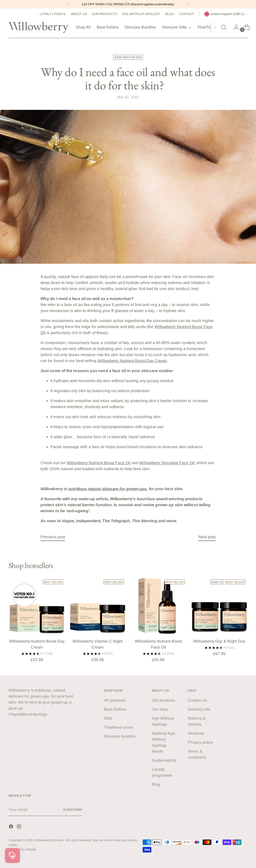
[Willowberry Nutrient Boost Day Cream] (36, 605)
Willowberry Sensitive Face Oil (166, 463)
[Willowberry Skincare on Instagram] (19, 827)
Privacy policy (200, 742)
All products (114, 700)
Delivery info (199, 709)
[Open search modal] (224, 27)
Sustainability (164, 760)
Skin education (127, 57)
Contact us (197, 700)
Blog (156, 784)
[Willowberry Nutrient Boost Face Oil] (158, 605)
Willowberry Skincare (49, 840)
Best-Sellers (115, 709)
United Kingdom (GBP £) (227, 14)
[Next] (187, 4)
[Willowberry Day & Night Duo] (219, 605)
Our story (160, 709)
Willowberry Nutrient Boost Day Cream (132, 361)
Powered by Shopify (22, 849)
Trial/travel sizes (118, 727)
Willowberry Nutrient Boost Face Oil (98, 463)
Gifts (108, 718)
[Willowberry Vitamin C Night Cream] (97, 605)
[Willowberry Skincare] (38, 27)
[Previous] (68, 4)
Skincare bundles (119, 736)
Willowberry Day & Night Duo (219, 641)
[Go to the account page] (234, 27)
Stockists (196, 733)
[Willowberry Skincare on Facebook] (11, 827)
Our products (163, 700)
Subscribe (72, 809)
